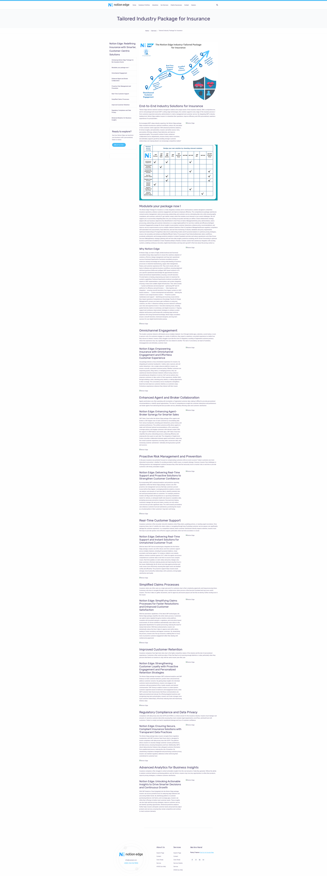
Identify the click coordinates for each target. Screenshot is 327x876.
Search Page (160, 853)
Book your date (119, 145)
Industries (155, 5)
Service (159, 863)
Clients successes (176, 5)
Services (154, 31)
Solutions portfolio (144, 5)
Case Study (160, 860)
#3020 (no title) (161, 866)
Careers (193, 5)
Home (134, 5)
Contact (186, 5)
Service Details (178, 863)
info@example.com (131, 860)
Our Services (164, 5)
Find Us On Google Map (207, 852)
